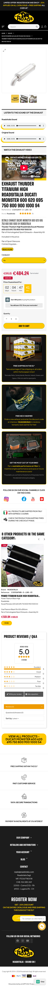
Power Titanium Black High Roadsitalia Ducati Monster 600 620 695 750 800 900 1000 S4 (20, 596)
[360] (15, 99)
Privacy (31, 984)
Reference (6, 209)
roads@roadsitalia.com (24, 872)
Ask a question (32, 694)
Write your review (15, 694)
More (6, 623)
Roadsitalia (11, 213)
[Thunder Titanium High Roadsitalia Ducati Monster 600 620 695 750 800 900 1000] (24, 99)
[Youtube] (27, 940)
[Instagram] (22, 940)
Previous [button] (39, 539)
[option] (22, 586)
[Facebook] (17, 940)
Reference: (5, 592)
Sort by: (9, 718)
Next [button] (44, 539)
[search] (37, 26)
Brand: (4, 213)
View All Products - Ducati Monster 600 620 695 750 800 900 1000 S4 (24, 739)
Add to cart (24, 326)
